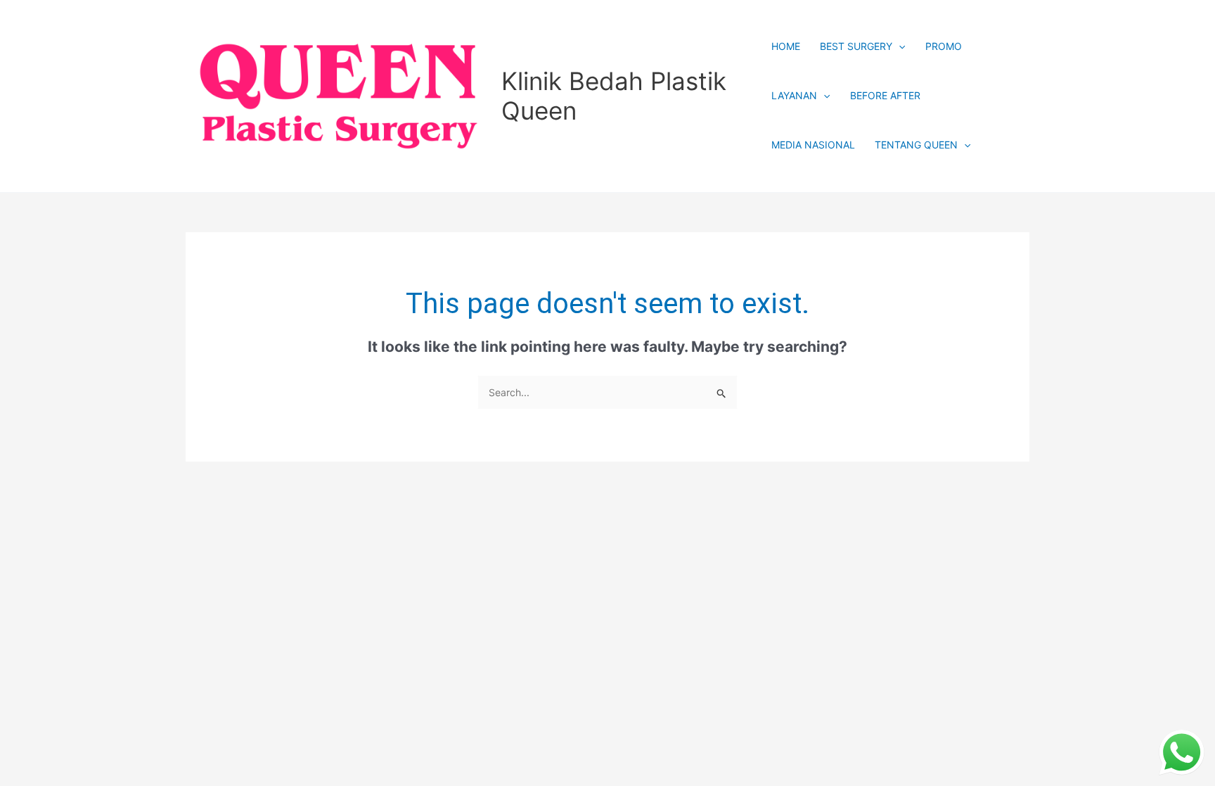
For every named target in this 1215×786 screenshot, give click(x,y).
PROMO (943, 46)
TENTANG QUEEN (916, 145)
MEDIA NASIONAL (813, 145)
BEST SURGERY (856, 46)
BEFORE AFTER (885, 95)
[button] (898, 46)
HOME (785, 46)
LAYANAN (794, 95)
